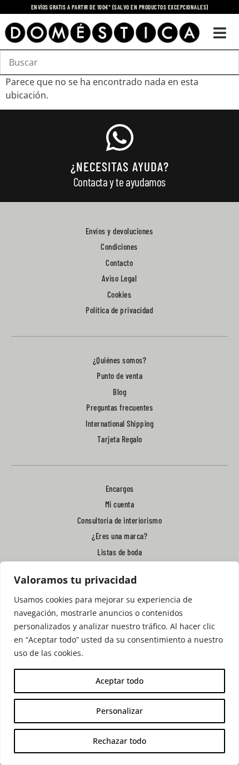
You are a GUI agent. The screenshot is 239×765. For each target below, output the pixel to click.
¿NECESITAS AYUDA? (120, 166)
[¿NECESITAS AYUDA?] (119, 137)
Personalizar (119, 710)
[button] (220, 33)
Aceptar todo (119, 680)
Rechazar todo (119, 741)
